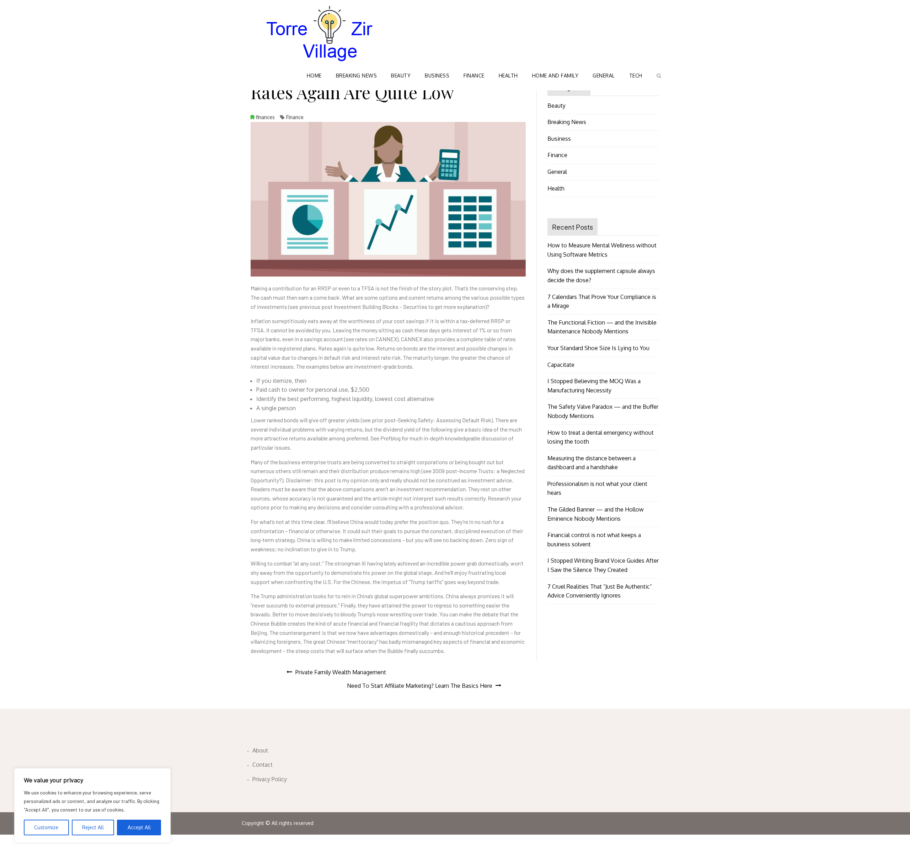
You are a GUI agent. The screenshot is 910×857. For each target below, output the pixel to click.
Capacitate (560, 364)
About (260, 750)
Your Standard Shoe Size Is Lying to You (598, 348)
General (604, 76)
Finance (474, 76)
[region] (92, 805)
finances (265, 117)
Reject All (93, 827)
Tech (635, 76)
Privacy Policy (269, 779)
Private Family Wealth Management (340, 672)
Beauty (401, 76)
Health (508, 76)
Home (314, 76)
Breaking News (356, 76)
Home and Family (555, 76)
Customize (46, 827)
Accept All (139, 827)
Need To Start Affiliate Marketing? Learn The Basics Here (419, 685)
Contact (262, 764)
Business (437, 76)
